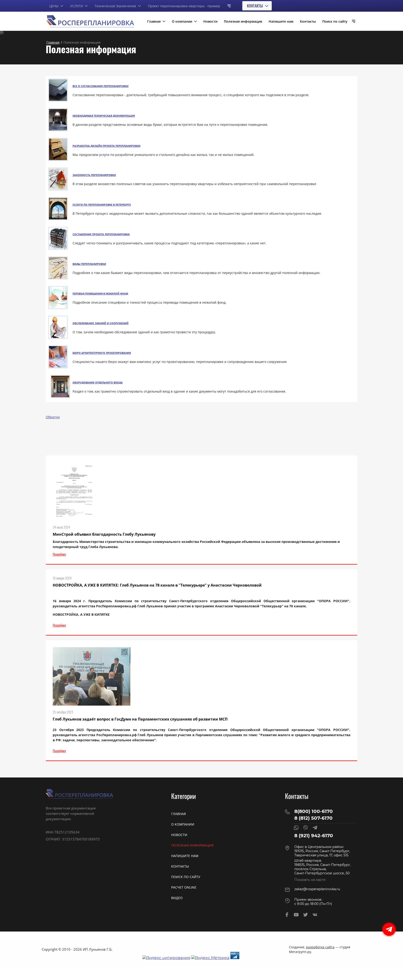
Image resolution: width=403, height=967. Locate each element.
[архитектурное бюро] (58, 367)
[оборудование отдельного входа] (60, 397)
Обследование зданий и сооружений (101, 323)
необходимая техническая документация (104, 115)
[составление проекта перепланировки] (58, 248)
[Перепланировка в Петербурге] (58, 219)
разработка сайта (320, 947)
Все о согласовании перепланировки (101, 86)
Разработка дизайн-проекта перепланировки (106, 146)
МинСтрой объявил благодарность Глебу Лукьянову (104, 534)
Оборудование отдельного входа (98, 382)
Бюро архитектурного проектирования (102, 353)
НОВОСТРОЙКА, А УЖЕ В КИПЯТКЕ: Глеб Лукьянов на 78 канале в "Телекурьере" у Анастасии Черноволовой (157, 585)
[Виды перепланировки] (58, 278)
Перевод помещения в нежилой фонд (100, 293)
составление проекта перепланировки (101, 234)
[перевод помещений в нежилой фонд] (58, 308)
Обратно (53, 417)
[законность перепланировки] (58, 189)
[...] (227, 5)
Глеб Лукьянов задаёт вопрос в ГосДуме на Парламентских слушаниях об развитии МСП (140, 719)
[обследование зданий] (58, 337)
